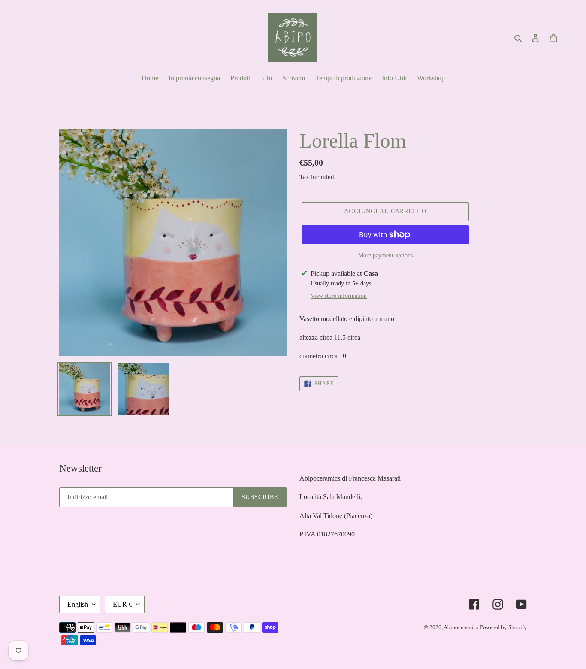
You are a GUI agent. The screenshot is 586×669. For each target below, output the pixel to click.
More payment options (385, 255)
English (77, 604)
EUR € (122, 604)
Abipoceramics (461, 627)
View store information (339, 296)
